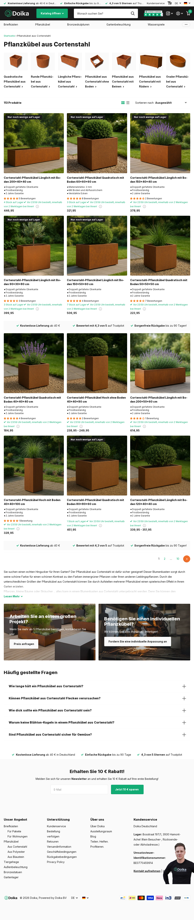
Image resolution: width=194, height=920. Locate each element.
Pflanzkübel (11, 841)
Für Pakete (14, 831)
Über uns (97, 819)
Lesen (12, 596)
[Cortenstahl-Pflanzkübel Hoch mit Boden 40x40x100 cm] (34, 466)
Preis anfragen (24, 644)
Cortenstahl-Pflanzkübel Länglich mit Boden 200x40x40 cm (32, 179)
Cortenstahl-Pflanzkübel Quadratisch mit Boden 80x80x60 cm (95, 502)
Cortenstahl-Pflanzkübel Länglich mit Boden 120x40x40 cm (158, 502)
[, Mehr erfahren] (169, 13)
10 (178, 558)
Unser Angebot (15, 819)
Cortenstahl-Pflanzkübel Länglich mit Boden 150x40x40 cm (158, 179)
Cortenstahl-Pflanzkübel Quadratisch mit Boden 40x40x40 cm (32, 399)
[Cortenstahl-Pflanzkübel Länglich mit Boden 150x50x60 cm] (97, 246)
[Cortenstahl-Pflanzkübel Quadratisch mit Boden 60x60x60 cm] (97, 143)
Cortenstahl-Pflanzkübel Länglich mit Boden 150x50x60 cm (95, 282)
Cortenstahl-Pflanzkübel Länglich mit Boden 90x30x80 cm (32, 282)
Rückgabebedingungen (62, 856)
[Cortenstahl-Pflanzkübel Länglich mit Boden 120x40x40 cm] (160, 466)
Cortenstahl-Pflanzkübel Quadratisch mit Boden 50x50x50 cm (158, 282)
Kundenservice (156, 3)
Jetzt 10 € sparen (127, 789)
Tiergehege (11, 862)
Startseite (9, 35)
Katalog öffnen (51, 13)
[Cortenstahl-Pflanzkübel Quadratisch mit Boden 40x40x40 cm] (34, 363)
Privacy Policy (56, 862)
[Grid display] (122, 102)
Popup (37, 206)
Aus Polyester (16, 851)
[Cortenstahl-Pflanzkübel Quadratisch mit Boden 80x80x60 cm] (97, 466)
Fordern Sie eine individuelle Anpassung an (138, 641)
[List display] (127, 102)
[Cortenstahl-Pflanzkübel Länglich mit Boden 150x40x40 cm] (160, 143)
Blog (93, 836)
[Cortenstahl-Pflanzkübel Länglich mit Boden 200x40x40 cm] (34, 143)
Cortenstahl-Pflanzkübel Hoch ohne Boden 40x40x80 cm (96, 399)
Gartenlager (11, 877)
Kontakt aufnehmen (147, 871)
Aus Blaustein (16, 856)
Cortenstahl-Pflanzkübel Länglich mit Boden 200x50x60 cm (158, 399)
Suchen (133, 13)
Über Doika (97, 826)
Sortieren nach (144, 102)
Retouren (53, 841)
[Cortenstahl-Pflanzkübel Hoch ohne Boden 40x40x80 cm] (97, 363)
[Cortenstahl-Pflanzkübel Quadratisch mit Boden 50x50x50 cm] (160, 246)
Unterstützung (58, 819)
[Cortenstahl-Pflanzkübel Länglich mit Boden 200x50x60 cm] (160, 363)
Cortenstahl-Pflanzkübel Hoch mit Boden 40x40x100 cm (32, 502)
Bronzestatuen (13, 872)
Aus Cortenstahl (17, 846)
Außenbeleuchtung (15, 867)
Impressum (169, 871)
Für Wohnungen (17, 836)
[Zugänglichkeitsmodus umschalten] (170, 3)
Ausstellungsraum (101, 831)
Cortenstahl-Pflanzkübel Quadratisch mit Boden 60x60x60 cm (95, 179)
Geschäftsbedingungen (61, 851)
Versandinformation (59, 846)
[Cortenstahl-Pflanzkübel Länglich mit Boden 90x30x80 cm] (34, 246)
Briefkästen (11, 826)
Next (186, 558)
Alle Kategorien (11, 24)
